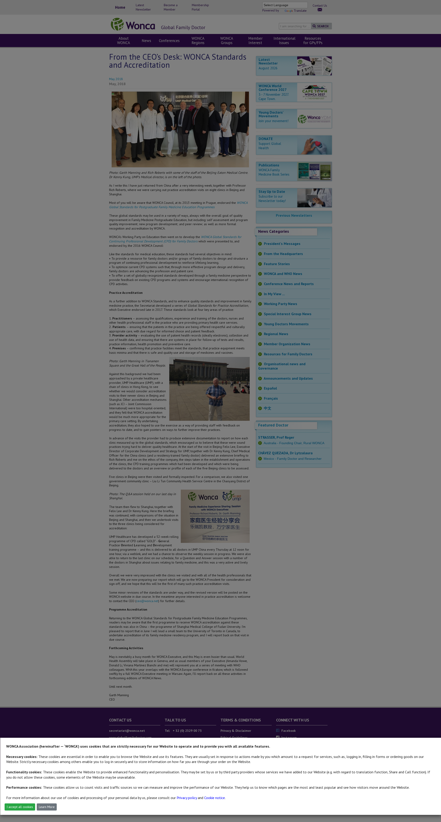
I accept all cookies (20, 807)
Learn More (47, 807)
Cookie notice (214, 797)
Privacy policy (187, 797)
